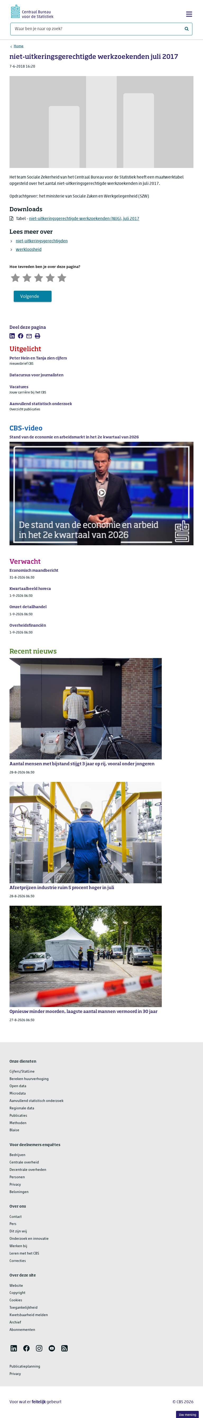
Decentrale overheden (28, 1170)
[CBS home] (32, 10)
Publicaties (18, 1116)
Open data (18, 1086)
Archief (15, 1322)
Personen (17, 1177)
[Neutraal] (38, 277)
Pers (13, 1224)
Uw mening (187, 1415)
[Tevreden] (50, 277)
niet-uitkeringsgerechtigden (42, 241)
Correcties (18, 1261)
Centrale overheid (24, 1162)
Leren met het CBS (24, 1253)
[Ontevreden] (27, 277)
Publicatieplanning (25, 1366)
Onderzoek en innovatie (29, 1239)
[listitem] (12, 336)
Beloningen (19, 1192)
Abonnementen (22, 1330)
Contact (16, 1217)
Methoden (18, 1123)
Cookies (16, 1300)
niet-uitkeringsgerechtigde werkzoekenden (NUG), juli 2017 (84, 219)
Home (19, 46)
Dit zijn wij (18, 1231)
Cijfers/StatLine (22, 1071)
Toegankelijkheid (24, 1307)
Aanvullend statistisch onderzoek (36, 1101)
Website (16, 1286)
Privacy (15, 1184)
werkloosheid (28, 250)
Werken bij (18, 1246)
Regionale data (22, 1108)
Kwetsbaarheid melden (29, 1315)
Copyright (17, 1293)
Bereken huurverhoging (29, 1079)
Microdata (18, 1093)
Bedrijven (17, 1155)
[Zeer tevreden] (62, 277)
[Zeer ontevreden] (15, 277)
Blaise (14, 1130)
